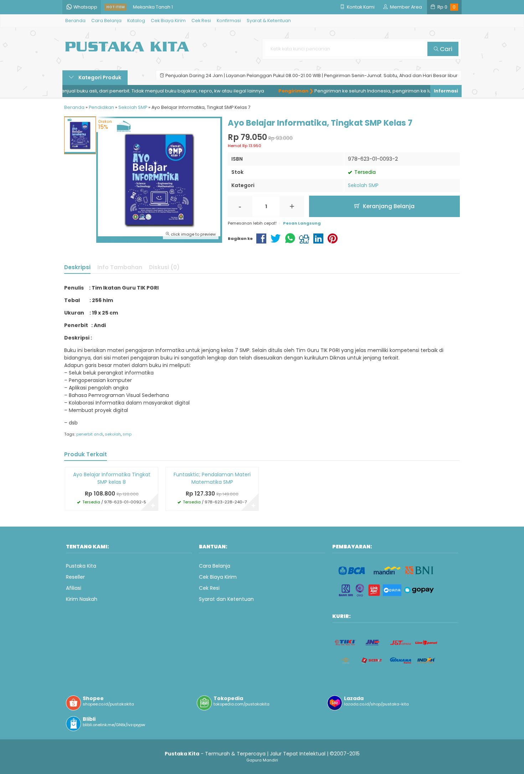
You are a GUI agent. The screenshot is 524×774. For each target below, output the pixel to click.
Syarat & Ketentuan (269, 20)
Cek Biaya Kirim (168, 20)
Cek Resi (201, 20)
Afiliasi (73, 588)
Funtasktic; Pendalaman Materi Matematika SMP (212, 478)
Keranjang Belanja (388, 206)
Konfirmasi (229, 20)
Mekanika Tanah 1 (153, 7)
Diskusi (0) (164, 267)
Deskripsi (77, 267)
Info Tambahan (119, 267)
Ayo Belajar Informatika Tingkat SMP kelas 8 (111, 478)
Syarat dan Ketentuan (226, 599)
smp (127, 434)
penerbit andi (89, 434)
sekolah (113, 434)
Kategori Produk (99, 77)
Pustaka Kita (81, 565)
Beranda (75, 20)
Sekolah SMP (363, 185)
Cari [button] (445, 49)
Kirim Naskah (81, 599)
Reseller (75, 576)
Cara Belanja (106, 20)
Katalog (136, 20)
